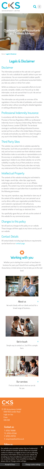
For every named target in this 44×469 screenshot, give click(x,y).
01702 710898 (10, 430)
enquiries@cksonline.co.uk (15, 439)
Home (3, 54)
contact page (20, 243)
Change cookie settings (33, 464)
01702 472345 (12, 433)
